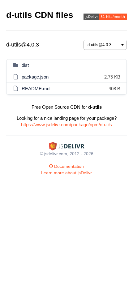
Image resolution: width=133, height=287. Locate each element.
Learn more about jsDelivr (66, 172)
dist (25, 65)
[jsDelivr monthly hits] (105, 17)
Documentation (69, 166)
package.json (35, 76)
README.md (35, 88)
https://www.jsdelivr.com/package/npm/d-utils (66, 124)
